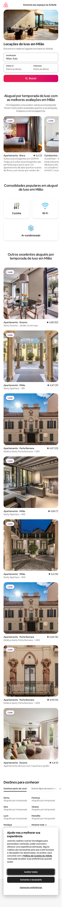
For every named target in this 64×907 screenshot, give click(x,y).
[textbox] (17, 69)
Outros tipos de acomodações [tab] (46, 788)
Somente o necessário (31, 879)
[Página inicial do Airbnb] (6, 5)
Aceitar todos (31, 872)
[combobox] (31, 58)
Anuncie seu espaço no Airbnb (39, 4)
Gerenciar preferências (31, 887)
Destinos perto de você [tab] (15, 788)
